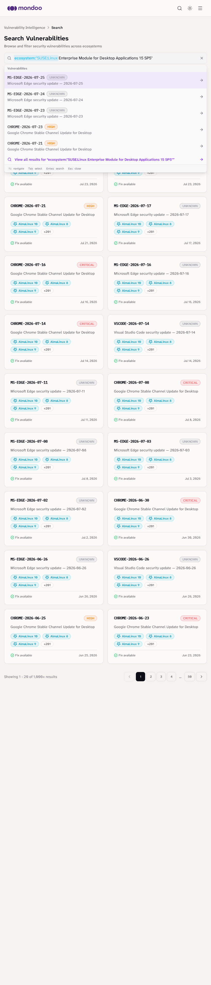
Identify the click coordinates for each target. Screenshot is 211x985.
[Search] (179, 8)
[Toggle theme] (190, 8)
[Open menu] (200, 8)
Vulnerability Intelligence (24, 27)
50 (190, 677)
